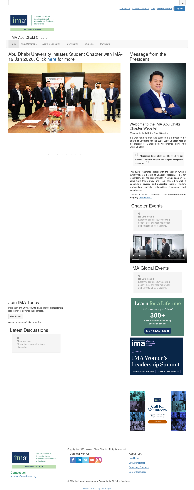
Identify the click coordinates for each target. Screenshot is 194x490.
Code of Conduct (140, 8)
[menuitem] (125, 8)
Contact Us (125, 8)
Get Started (15, 316)
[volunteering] (158, 411)
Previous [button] (6, 100)
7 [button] (75, 154)
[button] (29, 44)
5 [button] (66, 154)
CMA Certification (137, 462)
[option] (66, 91)
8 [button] (80, 154)
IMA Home (134, 458)
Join (153, 8)
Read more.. (145, 197)
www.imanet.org (164, 8)
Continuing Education (139, 467)
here (52, 59)
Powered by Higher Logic (97, 488)
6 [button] (71, 154)
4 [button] (62, 154)
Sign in (179, 8)
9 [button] (84, 154)
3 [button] (57, 154)
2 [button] (53, 154)
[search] (183, 2)
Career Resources (137, 471)
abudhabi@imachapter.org (23, 476)
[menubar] (146, 8)
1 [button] (48, 154)
